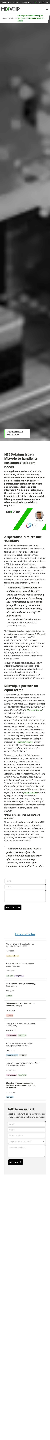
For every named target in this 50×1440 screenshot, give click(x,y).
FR (39, 2)
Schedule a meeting (9, 2)
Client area (27, 2)
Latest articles (25, 934)
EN (35, 2)
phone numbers (30, 792)
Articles (12, 18)
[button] (47, 9)
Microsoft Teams (34, 710)
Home (4, 18)
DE (43, 2)
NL (47, 2)
